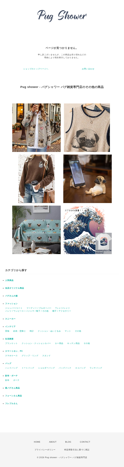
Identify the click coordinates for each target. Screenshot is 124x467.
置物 (7, 331)
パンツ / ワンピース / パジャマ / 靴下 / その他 (27, 311)
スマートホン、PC (14, 351)
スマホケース (11, 355)
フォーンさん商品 (13, 396)
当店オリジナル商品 (14, 288)
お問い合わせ (88, 69)
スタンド (46, 355)
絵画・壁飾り (19, 331)
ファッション (11, 303)
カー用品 (59, 343)
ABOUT (53, 442)
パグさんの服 (11, 296)
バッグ (8, 363)
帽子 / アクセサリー (61, 311)
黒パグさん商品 (12, 388)
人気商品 (9, 280)
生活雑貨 (9, 339)
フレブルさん (11, 403)
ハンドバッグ (11, 368)
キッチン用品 (73, 343)
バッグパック (65, 368)
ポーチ (16, 380)
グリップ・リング (30, 355)
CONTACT (85, 442)
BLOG (68, 442)
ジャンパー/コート (14, 308)
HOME (37, 442)
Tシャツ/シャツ (62, 308)
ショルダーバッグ (46, 368)
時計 (32, 331)
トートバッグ (28, 368)
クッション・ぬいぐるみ (49, 331)
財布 (7, 380)
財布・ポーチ (11, 376)
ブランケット (11, 343)
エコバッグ (80, 368)
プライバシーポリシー (45, 450)
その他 (78, 331)
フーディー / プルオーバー (39, 308)
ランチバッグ (96, 368)
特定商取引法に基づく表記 (76, 450)
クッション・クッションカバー (36, 343)
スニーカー (10, 319)
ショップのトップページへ (35, 69)
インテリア (10, 326)
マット (68, 331)
